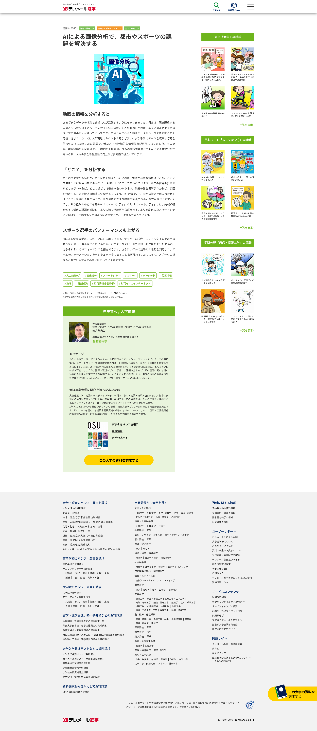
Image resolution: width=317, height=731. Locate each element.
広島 (88, 540)
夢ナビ (215, 648)
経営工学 (164, 610)
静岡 (72, 531)
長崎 (100, 549)
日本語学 (151, 525)
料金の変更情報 (220, 521)
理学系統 (139, 585)
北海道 (66, 513)
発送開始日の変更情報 (223, 513)
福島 (98, 517)
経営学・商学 (151, 557)
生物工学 (176, 606)
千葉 (93, 521)
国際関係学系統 (143, 571)
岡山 (77, 540)
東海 (65, 531)
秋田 (88, 517)
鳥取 (72, 540)
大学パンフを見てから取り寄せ (228, 601)
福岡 (79, 549)
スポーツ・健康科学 (167, 663)
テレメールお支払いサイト (226, 559)
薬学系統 (139, 636)
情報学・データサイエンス (110, 28)
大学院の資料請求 (72, 592)
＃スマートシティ (110, 275)
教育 (149, 530)
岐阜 (77, 531)
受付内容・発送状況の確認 (226, 555)
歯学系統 (139, 632)
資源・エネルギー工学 (146, 610)
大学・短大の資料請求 (74, 508)
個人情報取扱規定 (221, 564)
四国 (65, 544)
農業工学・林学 (161, 619)
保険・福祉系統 (143, 650)
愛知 (82, 531)
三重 (88, 531)
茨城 (72, 521)
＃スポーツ (130, 275)
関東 (65, 521)
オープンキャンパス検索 (224, 606)
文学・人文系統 (143, 508)
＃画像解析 (90, 275)
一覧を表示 (246, 125)
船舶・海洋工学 (178, 610)
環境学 (161, 566)
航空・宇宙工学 (154, 598)
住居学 (173, 659)
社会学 (139, 566)
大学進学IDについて (222, 541)
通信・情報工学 (87, 28)
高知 (88, 544)
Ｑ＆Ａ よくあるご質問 (225, 536)
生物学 (162, 589)
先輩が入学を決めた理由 (225, 624)
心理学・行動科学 (144, 516)
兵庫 (88, 535)
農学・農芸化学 (143, 619)
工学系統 (139, 594)
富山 (89, 526)
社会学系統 (140, 562)
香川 (72, 544)
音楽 (149, 539)
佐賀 (94, 549)
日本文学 (140, 513)
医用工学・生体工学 (174, 598)
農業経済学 (176, 619)
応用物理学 (152, 606)
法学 (138, 548)
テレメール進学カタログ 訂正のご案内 (232, 577)
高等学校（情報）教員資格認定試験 (81, 676)
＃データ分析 (148, 275)
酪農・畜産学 (142, 622)
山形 (93, 517)
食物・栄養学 (142, 659)
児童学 (164, 659)
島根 (82, 540)
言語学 (161, 525)
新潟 (79, 526)
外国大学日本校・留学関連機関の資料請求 (85, 625)
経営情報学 (166, 557)
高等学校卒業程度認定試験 (76, 663)
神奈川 (104, 521)
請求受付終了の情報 (222, 517)
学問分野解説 (219, 597)
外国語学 (140, 525)
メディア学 (169, 580)
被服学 (154, 659)
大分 (84, 549)
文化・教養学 (162, 516)
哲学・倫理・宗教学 (184, 513)
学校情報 (117, 431)
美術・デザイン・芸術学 (177, 534)
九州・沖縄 (68, 549)
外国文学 (151, 513)
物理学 (146, 589)
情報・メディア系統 (145, 575)
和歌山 (99, 535)
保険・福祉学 (160, 649)
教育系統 (139, 530)
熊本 (105, 549)
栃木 (77, 521)
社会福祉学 (150, 566)
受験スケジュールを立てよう (227, 620)
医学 (149, 627)
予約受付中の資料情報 (223, 508)
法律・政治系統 (143, 544)
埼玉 (88, 521)
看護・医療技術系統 (145, 641)
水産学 (154, 622)
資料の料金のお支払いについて (228, 550)
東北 (65, 517)
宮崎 (89, 549)
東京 (98, 521)
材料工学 (140, 606)
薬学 (149, 636)
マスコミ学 (182, 566)
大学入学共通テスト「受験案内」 (80, 654)
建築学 (174, 602)
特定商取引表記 (220, 568)
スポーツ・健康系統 (145, 663)
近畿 (65, 535)
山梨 (110, 521)
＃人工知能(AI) (72, 275)
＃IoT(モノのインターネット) (135, 283)
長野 (84, 526)
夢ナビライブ (219, 653)
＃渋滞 (67, 283)
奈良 (93, 535)
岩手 (77, 517)
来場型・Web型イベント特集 (227, 610)
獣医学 (188, 619)
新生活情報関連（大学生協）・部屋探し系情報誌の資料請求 (93, 634)
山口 (93, 540)
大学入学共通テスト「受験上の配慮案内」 (85, 658)
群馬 (82, 521)
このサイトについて (222, 546)
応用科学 (165, 606)
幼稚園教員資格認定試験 (75, 667)
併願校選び (218, 615)
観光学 (171, 566)
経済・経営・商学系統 (146, 553)
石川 (94, 526)
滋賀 (72, 535)
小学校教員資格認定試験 (75, 672)
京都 (77, 535)
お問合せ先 (218, 573)
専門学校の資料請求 (73, 564)
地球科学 (172, 589)
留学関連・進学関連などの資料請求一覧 (83, 621)
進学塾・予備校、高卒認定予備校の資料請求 (86, 639)
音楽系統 (139, 539)
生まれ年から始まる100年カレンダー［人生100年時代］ (231, 659)
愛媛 (82, 544)
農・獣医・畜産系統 (145, 614)
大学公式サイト (121, 438)
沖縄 (117, 549)
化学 (154, 589)
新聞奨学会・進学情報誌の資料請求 (81, 630)
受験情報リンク (220, 582)
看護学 (139, 645)
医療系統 (139, 627)
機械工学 (140, 598)
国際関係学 (159, 571)
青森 (72, 517)
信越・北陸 (68, 526)
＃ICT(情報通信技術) (103, 283)
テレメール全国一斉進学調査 (227, 644)
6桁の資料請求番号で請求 (76, 691)
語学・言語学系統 (144, 521)
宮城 (82, 517)
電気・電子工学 (143, 602)
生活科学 (183, 659)
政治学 (146, 548)
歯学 (149, 631)
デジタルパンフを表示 (125, 424)
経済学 (139, 557)
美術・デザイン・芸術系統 (148, 535)
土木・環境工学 (132, 28)
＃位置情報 (165, 275)
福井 (100, 526)
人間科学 (175, 516)
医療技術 (149, 645)
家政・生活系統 (143, 654)
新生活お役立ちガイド (223, 629)
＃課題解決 (81, 283)
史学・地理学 (164, 513)
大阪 (82, 535)
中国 (65, 540)
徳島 (77, 544)
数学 (138, 589)
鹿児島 (111, 549)
